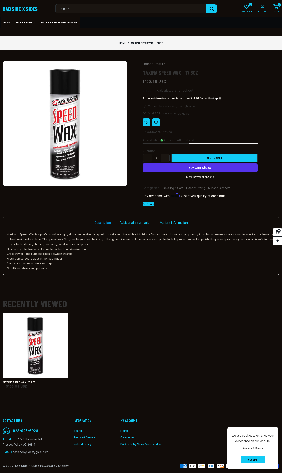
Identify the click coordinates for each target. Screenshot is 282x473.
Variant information (174, 222)
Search (78, 430)
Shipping (149, 90)
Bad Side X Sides (27, 465)
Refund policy (82, 444)
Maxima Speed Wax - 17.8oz (19, 382)
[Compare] (156, 122)
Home (122, 43)
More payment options (200, 177)
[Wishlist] (146, 122)
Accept (252, 459)
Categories (127, 437)
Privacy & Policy (253, 448)
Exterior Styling (195, 188)
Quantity (149, 150)
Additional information (135, 222)
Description (102, 222)
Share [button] (150, 204)
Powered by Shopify (54, 465)
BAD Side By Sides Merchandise (141, 444)
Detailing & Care (173, 188)
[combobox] (136, 8)
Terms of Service (85, 437)
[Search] (211, 8)
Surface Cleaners (219, 188)
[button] (273, 8)
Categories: (151, 188)
